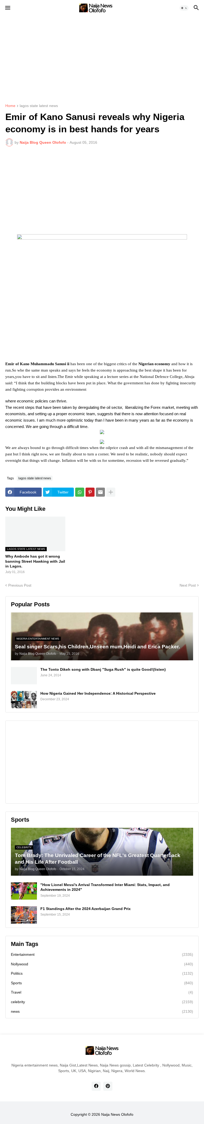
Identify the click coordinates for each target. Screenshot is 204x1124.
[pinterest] (107, 1086)
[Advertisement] (102, 56)
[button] (7, 8)
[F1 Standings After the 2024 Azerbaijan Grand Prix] (24, 915)
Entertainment (102, 954)
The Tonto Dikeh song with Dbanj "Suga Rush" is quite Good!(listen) (103, 669)
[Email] (100, 492)
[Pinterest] (90, 492)
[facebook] (96, 1086)
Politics (102, 973)
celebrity (102, 1002)
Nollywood (102, 964)
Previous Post (19, 585)
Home (10, 106)
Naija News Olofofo (117, 1114)
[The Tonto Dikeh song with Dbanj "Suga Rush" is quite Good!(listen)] (24, 675)
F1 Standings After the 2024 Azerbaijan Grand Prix (85, 909)
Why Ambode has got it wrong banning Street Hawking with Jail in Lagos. (35, 561)
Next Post (188, 585)
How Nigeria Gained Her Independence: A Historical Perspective (98, 693)
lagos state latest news (39, 106)
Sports (102, 983)
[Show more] (110, 492)
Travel (102, 992)
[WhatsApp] (79, 492)
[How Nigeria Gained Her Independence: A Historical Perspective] (24, 699)
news (102, 1011)
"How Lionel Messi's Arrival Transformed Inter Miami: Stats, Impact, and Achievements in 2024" (105, 887)
